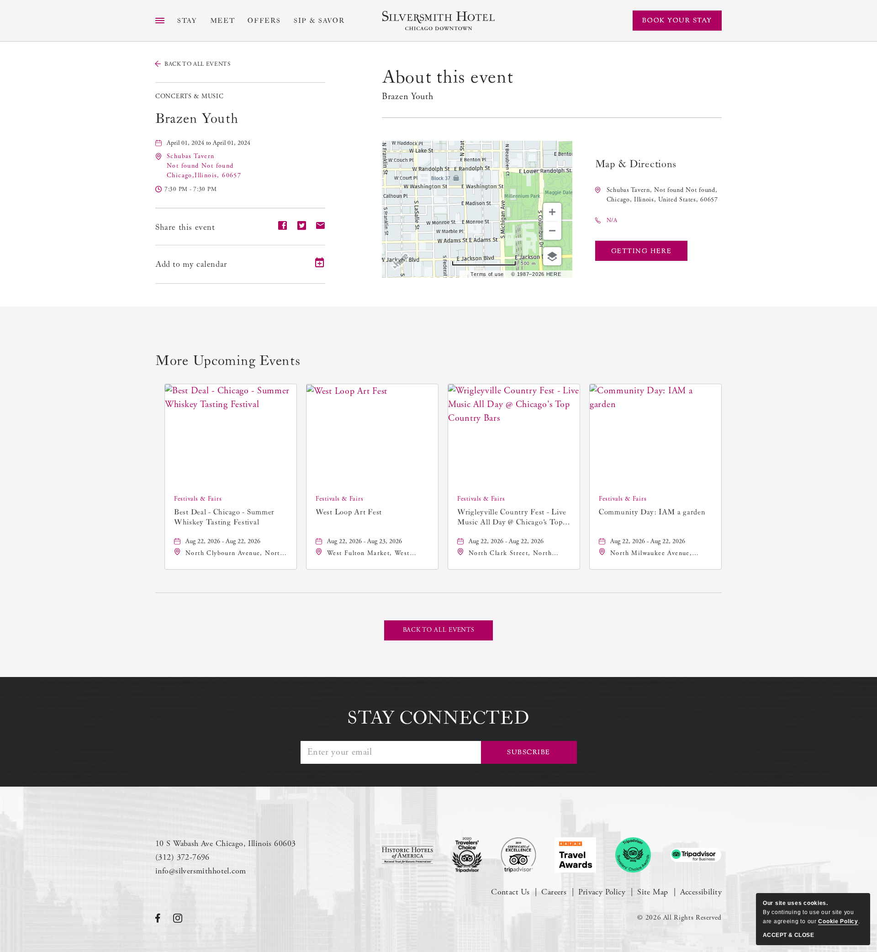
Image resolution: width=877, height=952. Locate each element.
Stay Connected (438, 718)
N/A (612, 220)
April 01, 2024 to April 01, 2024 (208, 143)
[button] (204, 166)
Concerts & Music (189, 96)
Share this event (185, 227)
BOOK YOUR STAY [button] (677, 20)
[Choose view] (552, 256)
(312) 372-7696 (182, 857)
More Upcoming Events (227, 361)
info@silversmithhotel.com (200, 871)
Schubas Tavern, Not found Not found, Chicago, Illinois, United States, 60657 (662, 195)
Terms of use (487, 274)
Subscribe (528, 752)
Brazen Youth (197, 119)
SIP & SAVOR (319, 21)
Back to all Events (197, 64)
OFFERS (264, 21)
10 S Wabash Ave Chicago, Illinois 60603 (225, 843)
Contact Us (510, 892)
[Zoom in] (552, 212)
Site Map (652, 892)
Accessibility (701, 892)
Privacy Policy (601, 892)
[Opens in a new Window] (407, 855)
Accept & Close (788, 935)
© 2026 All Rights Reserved (679, 917)
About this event (447, 77)
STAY (187, 21)
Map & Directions (636, 164)
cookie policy (838, 921)
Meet (222, 21)
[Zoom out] (552, 231)
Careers (553, 892)
